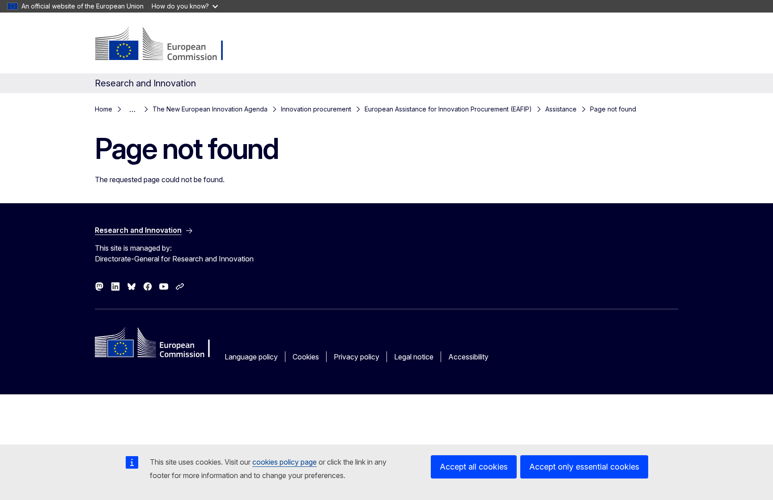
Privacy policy (356, 356)
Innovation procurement (316, 109)
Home (103, 109)
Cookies (306, 356)
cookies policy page (284, 461)
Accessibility (468, 356)
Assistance (561, 109)
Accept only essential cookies (584, 466)
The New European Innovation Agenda (210, 109)
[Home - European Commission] (167, 45)
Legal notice (413, 356)
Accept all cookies (474, 466)
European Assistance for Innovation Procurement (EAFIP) (448, 109)
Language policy (251, 356)
